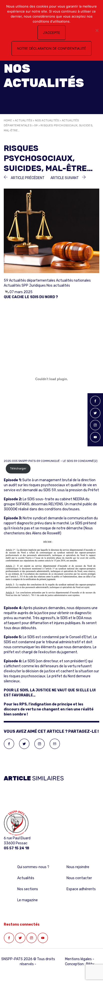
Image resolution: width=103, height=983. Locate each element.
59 (36, 125)
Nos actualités (47, 120)
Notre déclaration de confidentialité (51, 48)
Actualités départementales (32, 280)
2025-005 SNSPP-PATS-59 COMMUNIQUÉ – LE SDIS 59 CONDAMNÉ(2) (51, 461)
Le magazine (27, 900)
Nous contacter (79, 878)
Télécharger (18, 468)
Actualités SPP (16, 285)
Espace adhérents (81, 889)
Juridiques (37, 285)
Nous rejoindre (77, 867)
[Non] (96, 30)
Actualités (23, 120)
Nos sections (27, 889)
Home (8, 120)
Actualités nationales (73, 280)
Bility (90, 964)
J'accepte (51, 33)
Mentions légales (78, 959)
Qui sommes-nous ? (33, 867)
